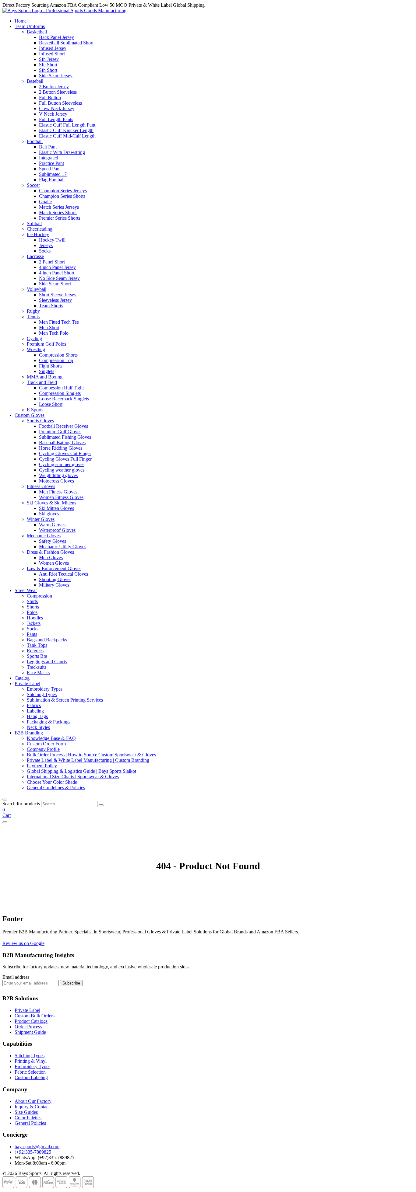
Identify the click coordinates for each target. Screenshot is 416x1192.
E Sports (35, 409)
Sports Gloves (40, 420)
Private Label (27, 683)
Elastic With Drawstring (62, 152)
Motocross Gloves (56, 480)
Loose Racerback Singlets (64, 398)
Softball (34, 223)
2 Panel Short (52, 261)
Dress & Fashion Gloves (50, 552)
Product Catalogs (31, 1021)
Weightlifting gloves (58, 475)
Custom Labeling (31, 1077)
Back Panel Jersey (56, 37)
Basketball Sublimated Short (66, 42)
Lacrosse (35, 256)
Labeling (35, 710)
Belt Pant (48, 146)
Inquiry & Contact (32, 1106)
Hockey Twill (52, 239)
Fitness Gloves (41, 486)
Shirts (32, 601)
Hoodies (35, 617)
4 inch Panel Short (56, 272)
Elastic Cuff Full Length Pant (67, 124)
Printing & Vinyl (31, 1061)
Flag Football (52, 179)
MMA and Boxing (44, 376)
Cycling (34, 338)
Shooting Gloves (55, 579)
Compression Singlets (60, 393)
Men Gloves (51, 557)
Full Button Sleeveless (60, 103)
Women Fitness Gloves (61, 497)
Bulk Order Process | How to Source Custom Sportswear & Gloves (91, 754)
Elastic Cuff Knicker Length (66, 130)
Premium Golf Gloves (60, 431)
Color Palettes (28, 1117)
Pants (32, 634)
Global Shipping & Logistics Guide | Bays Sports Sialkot (81, 771)
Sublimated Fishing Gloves (65, 437)
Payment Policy (42, 765)
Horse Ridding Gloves (60, 448)
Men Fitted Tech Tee (59, 322)
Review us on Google (23, 943)
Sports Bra (37, 656)
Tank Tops (37, 645)
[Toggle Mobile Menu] (4, 822)
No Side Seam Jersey (59, 278)
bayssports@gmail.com (37, 1146)
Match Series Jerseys (59, 207)
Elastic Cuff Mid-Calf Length (67, 135)
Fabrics (34, 705)
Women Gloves (54, 563)
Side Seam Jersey (55, 75)
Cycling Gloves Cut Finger (65, 453)
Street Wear (26, 590)
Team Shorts (51, 305)
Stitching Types (42, 694)
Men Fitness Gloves (58, 491)
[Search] (4, 799)
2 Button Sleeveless (58, 92)
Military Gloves (54, 584)
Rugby (33, 311)
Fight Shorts (50, 365)
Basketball (37, 31)
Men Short (49, 327)
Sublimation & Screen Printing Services (65, 699)
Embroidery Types (44, 689)
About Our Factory (33, 1101)
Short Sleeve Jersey (57, 294)
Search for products (21, 803)
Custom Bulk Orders (35, 1015)
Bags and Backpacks (47, 639)
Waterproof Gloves (57, 530)
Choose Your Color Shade (52, 782)
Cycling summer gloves (61, 464)
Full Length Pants (56, 119)
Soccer (33, 185)
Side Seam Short (55, 283)
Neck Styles (38, 727)
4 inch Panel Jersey (57, 267)
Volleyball (36, 289)
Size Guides (26, 1112)
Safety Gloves (52, 541)
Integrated (48, 157)
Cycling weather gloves (61, 469)
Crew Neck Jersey (56, 108)
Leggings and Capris (47, 661)
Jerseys (46, 245)
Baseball (35, 81)
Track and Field (42, 382)
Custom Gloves (29, 415)
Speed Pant (50, 168)
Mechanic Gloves (44, 535)
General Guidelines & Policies (56, 787)
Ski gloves (49, 513)
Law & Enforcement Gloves (54, 568)
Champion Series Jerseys (63, 190)
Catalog (22, 678)
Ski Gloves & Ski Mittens (51, 502)
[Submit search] (101, 805)
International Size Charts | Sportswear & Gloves (73, 776)
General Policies (30, 1123)
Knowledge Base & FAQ (51, 738)
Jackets (34, 623)
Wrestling (36, 349)
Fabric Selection (30, 1072)
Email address (15, 977)
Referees (35, 650)
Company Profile (43, 749)
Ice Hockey (38, 234)
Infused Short (52, 53)
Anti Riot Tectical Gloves (63, 574)
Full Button (50, 97)
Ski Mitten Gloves (56, 508)
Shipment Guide (30, 1032)
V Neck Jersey (53, 114)
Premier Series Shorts (59, 218)
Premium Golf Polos (46, 344)
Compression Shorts (58, 354)
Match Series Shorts (58, 212)
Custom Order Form (46, 743)
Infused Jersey (52, 48)
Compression (39, 595)
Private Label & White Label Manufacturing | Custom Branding (88, 760)
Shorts (33, 606)
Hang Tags (37, 716)
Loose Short (50, 404)
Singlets (46, 371)
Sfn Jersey (49, 59)
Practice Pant (51, 163)
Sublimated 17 (53, 174)
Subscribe (71, 983)
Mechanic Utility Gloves (62, 546)
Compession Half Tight (61, 387)
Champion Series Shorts (62, 196)
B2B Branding (29, 732)
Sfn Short (48, 64)
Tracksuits (36, 667)
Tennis (33, 316)
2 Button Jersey (54, 86)
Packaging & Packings (48, 721)
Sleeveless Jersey (55, 300)
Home (20, 20)
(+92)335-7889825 (33, 1152)
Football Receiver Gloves (63, 426)
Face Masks (38, 672)
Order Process (28, 1026)
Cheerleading (39, 229)
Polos (32, 612)
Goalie (45, 201)
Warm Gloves (52, 524)
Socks (45, 250)
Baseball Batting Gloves (62, 442)
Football (35, 141)
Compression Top (56, 360)
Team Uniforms (30, 26)
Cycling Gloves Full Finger (65, 459)
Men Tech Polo (54, 333)
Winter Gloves (41, 519)
